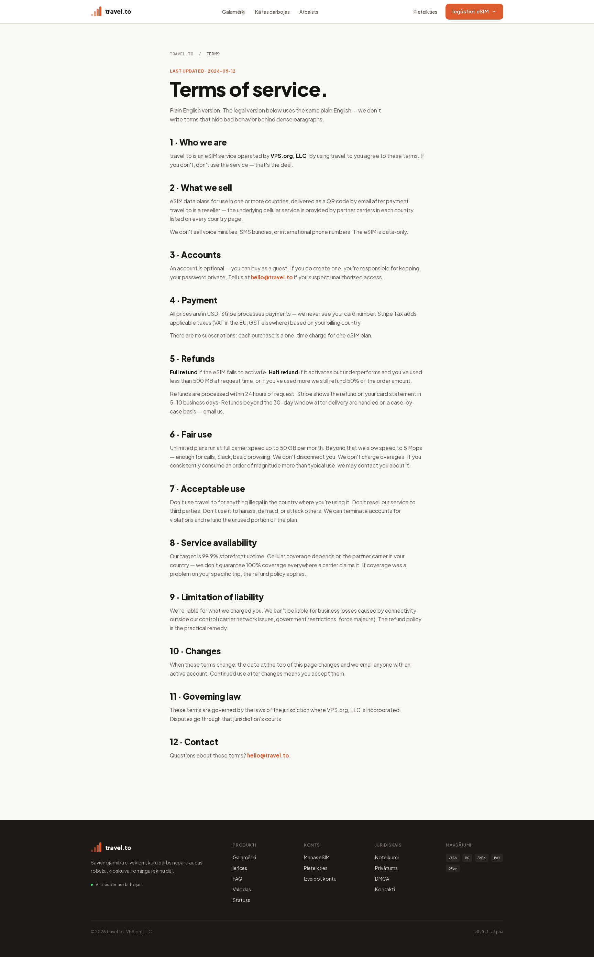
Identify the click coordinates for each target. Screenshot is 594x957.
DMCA (382, 878)
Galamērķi (233, 12)
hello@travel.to (272, 277)
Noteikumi (387, 857)
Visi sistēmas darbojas (119, 884)
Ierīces (240, 868)
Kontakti (385, 889)
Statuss (241, 900)
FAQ (237, 878)
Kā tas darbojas (272, 12)
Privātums (386, 868)
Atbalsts (308, 12)
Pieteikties (425, 12)
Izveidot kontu (320, 878)
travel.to (181, 54)
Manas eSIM (317, 857)
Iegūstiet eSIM (470, 11)
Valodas (242, 889)
